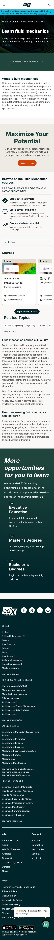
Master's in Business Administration (19, 751)
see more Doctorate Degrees (16, 775)
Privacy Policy (9, 891)
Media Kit (36, 858)
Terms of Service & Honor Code (18, 887)
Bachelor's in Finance (12, 743)
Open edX (7, 858)
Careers (6, 867)
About (5, 845)
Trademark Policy (11, 904)
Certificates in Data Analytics (15, 710)
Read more (7, 45)
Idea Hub (36, 840)
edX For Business (11, 849)
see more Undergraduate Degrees (18, 769)
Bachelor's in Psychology (14, 739)
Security (36, 853)
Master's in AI (8, 759)
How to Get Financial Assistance (17, 791)
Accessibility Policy (12, 900)
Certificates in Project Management (18, 706)
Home (5, 21)
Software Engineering (12, 660)
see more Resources (12, 821)
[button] (24, 610)
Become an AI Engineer (13, 815)
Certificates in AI (10, 702)
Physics (42, 326)
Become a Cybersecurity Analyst (17, 803)
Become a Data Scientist (13, 807)
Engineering (30, 326)
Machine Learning (10, 668)
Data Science (8, 656)
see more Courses (10, 674)
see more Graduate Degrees (15, 772)
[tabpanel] (27, 280)
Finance (6, 648)
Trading (5, 640)
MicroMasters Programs (13, 690)
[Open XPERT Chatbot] (45, 922)
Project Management (12, 664)
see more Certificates (12, 720)
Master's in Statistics (11, 755)
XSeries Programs (10, 698)
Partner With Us (10, 840)
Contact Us (37, 845)
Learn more (42, 13)
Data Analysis (8, 644)
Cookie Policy (9, 895)
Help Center (38, 849)
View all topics (10, 331)
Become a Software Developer (16, 811)
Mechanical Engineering (14, 326)
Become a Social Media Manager (17, 799)
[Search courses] (49, 4)
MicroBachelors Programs (14, 694)
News (5, 871)
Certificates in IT (9, 714)
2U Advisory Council (12, 862)
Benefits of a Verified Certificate (17, 787)
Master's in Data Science (14, 763)
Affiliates (6, 853)
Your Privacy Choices (13, 917)
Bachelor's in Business (13, 747)
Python (5, 632)
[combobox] (27, 62)
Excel (4, 652)
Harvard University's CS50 (15, 686)
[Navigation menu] (4, 4)
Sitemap (6, 913)
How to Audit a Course (13, 795)
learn (15, 21)
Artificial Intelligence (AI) (13, 636)
